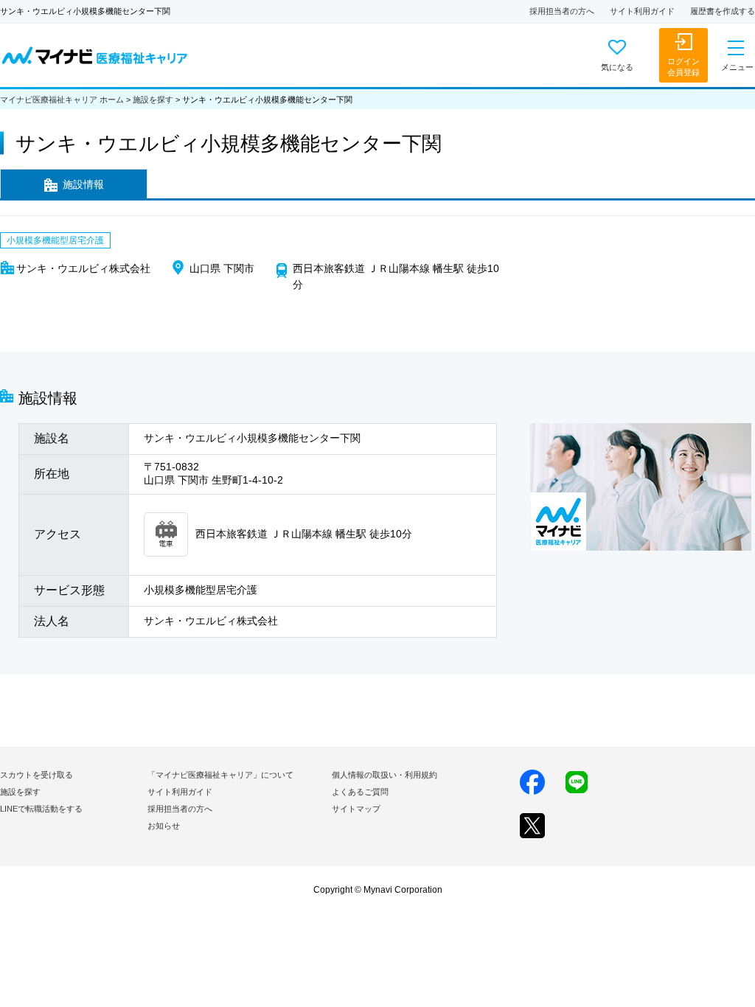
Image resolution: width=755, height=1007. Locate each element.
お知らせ (163, 825)
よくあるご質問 (360, 791)
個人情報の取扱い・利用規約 (384, 774)
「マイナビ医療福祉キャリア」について (220, 774)
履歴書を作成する (722, 11)
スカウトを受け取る (36, 774)
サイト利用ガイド (642, 11)
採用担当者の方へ (561, 11)
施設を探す (153, 99)
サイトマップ (356, 808)
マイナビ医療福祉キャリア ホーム (62, 99)
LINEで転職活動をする (41, 808)
